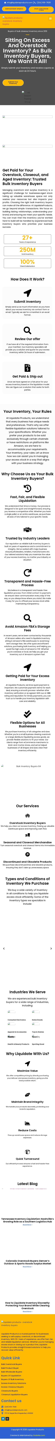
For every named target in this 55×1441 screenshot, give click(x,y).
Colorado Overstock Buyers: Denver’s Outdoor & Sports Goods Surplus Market (27, 1262)
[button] (50, 18)
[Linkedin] (3, 1419)
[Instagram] (7, 1419)
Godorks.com (39, 1435)
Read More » (27, 1225)
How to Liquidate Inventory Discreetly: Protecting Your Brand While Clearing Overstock (27, 1305)
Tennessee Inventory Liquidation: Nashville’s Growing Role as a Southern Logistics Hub (27, 1220)
